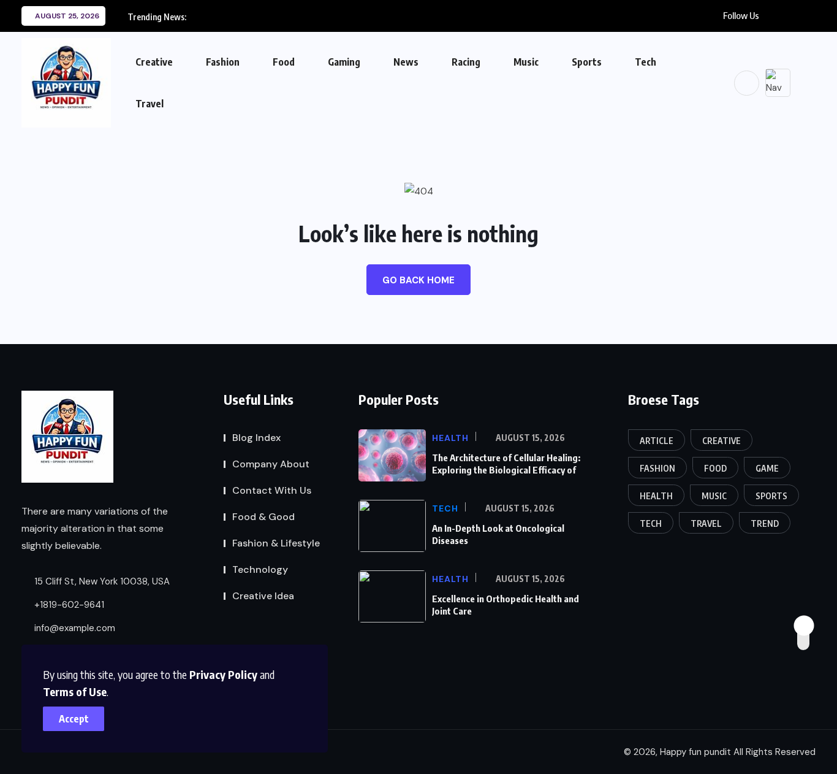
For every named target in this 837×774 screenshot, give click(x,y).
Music (526, 62)
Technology (260, 569)
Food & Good (263, 516)
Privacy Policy (223, 674)
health (656, 496)
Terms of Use (75, 691)
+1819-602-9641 (68, 605)
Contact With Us (271, 490)
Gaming (344, 62)
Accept (74, 719)
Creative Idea (263, 595)
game (767, 468)
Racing (466, 62)
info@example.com (73, 628)
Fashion (223, 62)
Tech (645, 62)
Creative (154, 62)
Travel (149, 104)
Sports (587, 62)
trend (765, 523)
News (405, 62)
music (714, 496)
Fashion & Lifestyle (276, 543)
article (656, 440)
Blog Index (256, 437)
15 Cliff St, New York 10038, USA (101, 581)
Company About (270, 464)
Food (284, 62)
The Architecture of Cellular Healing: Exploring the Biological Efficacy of (506, 463)
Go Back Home (418, 280)
